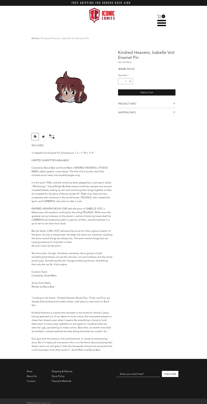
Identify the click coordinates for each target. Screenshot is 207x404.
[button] (161, 16)
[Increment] (130, 81)
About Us (32, 376)
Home (35, 38)
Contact (31, 381)
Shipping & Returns (62, 371)
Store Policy (58, 376)
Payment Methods (62, 381)
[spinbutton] (125, 81)
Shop (29, 371)
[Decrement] (121, 81)
